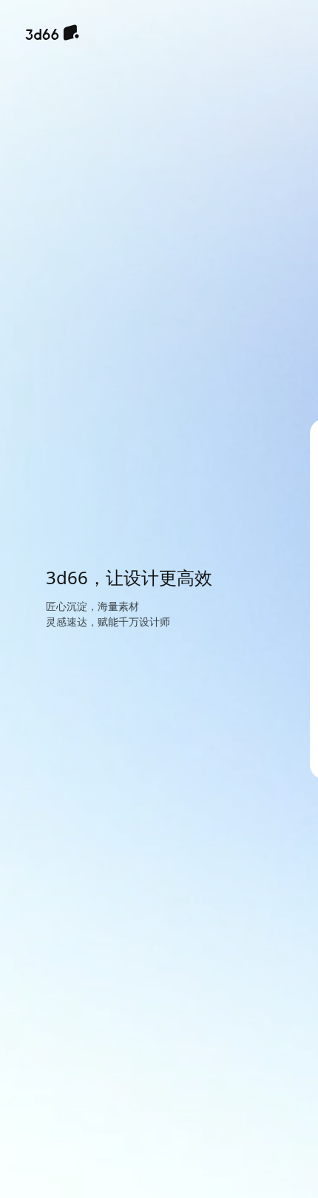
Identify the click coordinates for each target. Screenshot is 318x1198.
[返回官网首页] (52, 34)
